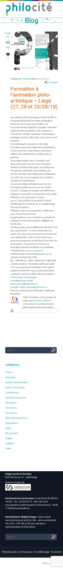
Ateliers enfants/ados (17, 382)
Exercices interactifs (15, 397)
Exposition (10, 402)
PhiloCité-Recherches (16, 417)
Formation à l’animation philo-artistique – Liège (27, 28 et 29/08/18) (34, 98)
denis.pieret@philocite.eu (24, 283)
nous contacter (35, 250)
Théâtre (9, 443)
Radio (8, 428)
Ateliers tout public (15, 387)
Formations (43, 78)
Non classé (11, 412)
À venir (9, 372)
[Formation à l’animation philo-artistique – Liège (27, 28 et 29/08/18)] (34, 68)
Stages (9, 438)
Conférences (12, 392)
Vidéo (8, 448)
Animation (10, 377)
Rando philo (11, 433)
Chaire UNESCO (43, 300)
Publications (11, 423)
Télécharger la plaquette (23, 277)
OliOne (45, 563)
